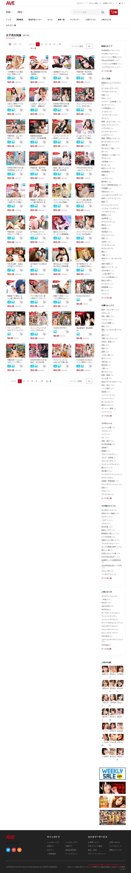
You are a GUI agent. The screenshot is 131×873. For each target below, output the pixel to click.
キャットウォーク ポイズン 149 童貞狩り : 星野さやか (85, 233)
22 (60, 44)
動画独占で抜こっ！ (110, 533)
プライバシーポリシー (97, 854)
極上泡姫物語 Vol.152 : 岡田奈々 (38, 73)
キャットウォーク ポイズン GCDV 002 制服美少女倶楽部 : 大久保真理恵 (85, 105)
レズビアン (107, 135)
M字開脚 (106, 188)
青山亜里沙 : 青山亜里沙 (85, 329)
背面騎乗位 (107, 172)
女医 (104, 488)
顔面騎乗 (107, 287)
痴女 (105, 326)
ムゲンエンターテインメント (112, 640)
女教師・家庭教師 (109, 481)
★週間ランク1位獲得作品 (111, 561)
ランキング (74, 19)
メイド (105, 434)
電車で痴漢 (107, 264)
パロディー (107, 520)
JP (122, 3)
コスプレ (106, 431)
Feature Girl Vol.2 (60, 328)
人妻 (104, 368)
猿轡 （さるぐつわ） (111, 122)
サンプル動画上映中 (111, 547)
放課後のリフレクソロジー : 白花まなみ (60, 73)
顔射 (104, 238)
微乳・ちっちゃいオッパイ (111, 331)
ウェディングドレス (110, 464)
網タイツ (107, 468)
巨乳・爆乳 (107, 316)
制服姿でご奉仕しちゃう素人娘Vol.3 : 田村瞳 (14, 297)
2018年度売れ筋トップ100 (111, 566)
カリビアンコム (109, 596)
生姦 (105, 95)
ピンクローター (109, 132)
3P (104, 152)
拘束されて (107, 192)
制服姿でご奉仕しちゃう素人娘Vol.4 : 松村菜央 (37, 201)
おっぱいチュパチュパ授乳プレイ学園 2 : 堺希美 (84, 137)
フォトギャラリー (110, 543)
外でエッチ (107, 248)
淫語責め (106, 232)
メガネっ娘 (107, 355)
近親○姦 (105, 145)
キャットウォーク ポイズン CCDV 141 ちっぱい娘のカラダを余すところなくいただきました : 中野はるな (38, 329)
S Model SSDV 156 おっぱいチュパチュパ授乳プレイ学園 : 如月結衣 (85, 169)
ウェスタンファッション (111, 474)
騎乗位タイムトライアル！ (111, 84)
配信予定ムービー (35, 19)
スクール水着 (108, 427)
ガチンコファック (109, 125)
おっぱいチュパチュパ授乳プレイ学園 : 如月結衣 (15, 201)
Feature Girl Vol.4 (83, 296)
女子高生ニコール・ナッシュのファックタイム (37, 233)
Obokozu (106, 609)
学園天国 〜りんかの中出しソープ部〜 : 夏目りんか (15, 361)
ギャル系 (106, 378)
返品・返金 (92, 850)
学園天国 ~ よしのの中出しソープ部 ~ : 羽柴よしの (15, 137)
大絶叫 (105, 242)
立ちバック (107, 235)
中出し (106, 98)
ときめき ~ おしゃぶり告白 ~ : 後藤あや (38, 105)
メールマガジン (71, 854)
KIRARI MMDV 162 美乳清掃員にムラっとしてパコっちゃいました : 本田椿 (15, 169)
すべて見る (105, 71)
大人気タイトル (109, 510)
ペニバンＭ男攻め (109, 277)
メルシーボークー (109, 629)
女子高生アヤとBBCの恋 (38, 265)
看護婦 (105, 451)
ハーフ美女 (107, 388)
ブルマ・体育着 (108, 458)
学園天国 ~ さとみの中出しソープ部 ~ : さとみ (15, 233)
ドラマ (105, 523)
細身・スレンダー (110, 310)
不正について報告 (95, 846)
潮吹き (106, 225)
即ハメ (105, 290)
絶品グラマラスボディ (111, 382)
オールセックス (109, 88)
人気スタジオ (106, 19)
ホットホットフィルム (110, 613)
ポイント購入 (93, 3)
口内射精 (107, 162)
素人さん (107, 372)
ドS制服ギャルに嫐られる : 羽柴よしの (15, 73)
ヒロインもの (107, 478)
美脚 (105, 352)
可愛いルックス (109, 338)
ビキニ (105, 491)
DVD (8, 12)
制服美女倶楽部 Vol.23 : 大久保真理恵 (38, 137)
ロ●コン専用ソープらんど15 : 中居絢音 (15, 105)
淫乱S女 (105, 362)
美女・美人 (107, 385)
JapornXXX (107, 606)
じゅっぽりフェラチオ (112, 195)
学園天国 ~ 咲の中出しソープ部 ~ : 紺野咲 (84, 73)
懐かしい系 (107, 550)
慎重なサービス (115, 850)
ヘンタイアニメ (108, 574)
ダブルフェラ (108, 222)
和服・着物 (107, 375)
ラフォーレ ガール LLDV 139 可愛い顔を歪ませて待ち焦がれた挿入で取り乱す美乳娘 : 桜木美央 (61, 361)
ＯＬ (104, 437)
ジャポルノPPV (71, 842)
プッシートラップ (109, 616)
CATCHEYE (106, 636)
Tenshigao (106, 645)
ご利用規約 (51, 854)
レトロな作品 (108, 537)
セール (49, 19)
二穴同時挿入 (108, 108)
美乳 (105, 345)
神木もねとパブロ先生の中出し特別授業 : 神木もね (61, 265)
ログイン (80, 3)
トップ (8, 19)
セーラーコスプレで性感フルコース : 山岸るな (61, 137)
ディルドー (107, 284)
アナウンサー (107, 494)
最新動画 (20, 19)
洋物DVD (50, 846)
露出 (104, 252)
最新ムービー (108, 530)
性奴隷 (105, 228)
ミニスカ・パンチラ (110, 208)
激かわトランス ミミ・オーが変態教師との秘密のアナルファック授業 (60, 233)
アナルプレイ (108, 245)
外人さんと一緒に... (110, 148)
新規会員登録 (70, 850)
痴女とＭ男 (106, 280)
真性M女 (106, 365)
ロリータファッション (111, 484)
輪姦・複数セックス (110, 138)
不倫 (104, 255)
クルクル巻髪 (107, 323)
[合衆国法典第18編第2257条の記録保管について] (106, 865)
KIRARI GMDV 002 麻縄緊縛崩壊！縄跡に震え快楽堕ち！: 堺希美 (61, 105)
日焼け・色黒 (108, 342)
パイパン (107, 320)
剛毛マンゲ (107, 405)
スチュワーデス (108, 461)
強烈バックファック (111, 198)
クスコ (105, 294)
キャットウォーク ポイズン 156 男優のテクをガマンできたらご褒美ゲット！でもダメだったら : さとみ (61, 201)
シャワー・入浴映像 (111, 101)
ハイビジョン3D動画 (111, 64)
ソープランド (108, 212)
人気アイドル (91, 19)
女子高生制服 (108, 444)
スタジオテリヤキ (109, 626)
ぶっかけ (106, 112)
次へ (33, 48)
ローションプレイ (109, 205)
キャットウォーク (109, 633)
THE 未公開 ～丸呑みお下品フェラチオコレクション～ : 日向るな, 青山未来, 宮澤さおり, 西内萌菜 (15, 265)
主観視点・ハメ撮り (110, 155)
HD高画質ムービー (110, 50)
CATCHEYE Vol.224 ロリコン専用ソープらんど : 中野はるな (84, 361)
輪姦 (104, 202)
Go (89, 46)
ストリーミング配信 (111, 57)
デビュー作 (107, 571)
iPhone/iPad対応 (110, 60)
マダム (105, 313)
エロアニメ (107, 517)
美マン (106, 358)
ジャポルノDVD (53, 842)
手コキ (106, 158)
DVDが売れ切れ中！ (110, 557)
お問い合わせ (114, 842)
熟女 (104, 348)
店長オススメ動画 (110, 513)
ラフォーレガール (109, 619)
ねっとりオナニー (110, 142)
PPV (20, 12)
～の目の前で (107, 274)
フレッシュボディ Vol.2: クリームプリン (15, 329)
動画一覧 (61, 19)
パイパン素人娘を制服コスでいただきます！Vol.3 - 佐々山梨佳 (84, 201)
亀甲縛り (106, 182)
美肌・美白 (107, 441)
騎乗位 (106, 215)
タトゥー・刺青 (108, 408)
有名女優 (107, 527)
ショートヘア (108, 395)
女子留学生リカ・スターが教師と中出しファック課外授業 (84, 265)
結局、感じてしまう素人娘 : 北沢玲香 (60, 169)
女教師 (105, 448)
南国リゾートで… (109, 267)
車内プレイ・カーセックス (111, 259)
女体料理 (106, 218)
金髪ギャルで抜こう (110, 540)
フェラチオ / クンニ (111, 67)
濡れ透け (106, 471)
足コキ (105, 165)
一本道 (106, 599)
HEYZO (106, 603)
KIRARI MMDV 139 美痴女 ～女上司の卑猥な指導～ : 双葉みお (38, 361)
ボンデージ (107, 105)
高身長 (105, 392)
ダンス (105, 118)
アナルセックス (109, 91)
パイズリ (107, 178)
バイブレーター (109, 115)
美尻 (105, 335)
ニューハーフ (107, 398)
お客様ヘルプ (107, 3)
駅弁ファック (108, 168)
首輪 (104, 175)
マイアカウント (115, 846)
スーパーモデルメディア (112, 623)
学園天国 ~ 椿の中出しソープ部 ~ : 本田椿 (38, 169)
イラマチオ (107, 128)
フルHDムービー (109, 54)
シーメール (106, 412)
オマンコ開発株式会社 (111, 185)
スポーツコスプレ (109, 454)
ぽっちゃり (107, 402)
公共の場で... (107, 270)
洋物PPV (68, 846)
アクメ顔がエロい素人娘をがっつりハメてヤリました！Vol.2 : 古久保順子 (38, 297)
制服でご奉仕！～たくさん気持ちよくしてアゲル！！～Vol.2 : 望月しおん (61, 297)
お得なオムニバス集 (110, 553)
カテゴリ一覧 (11, 25)
